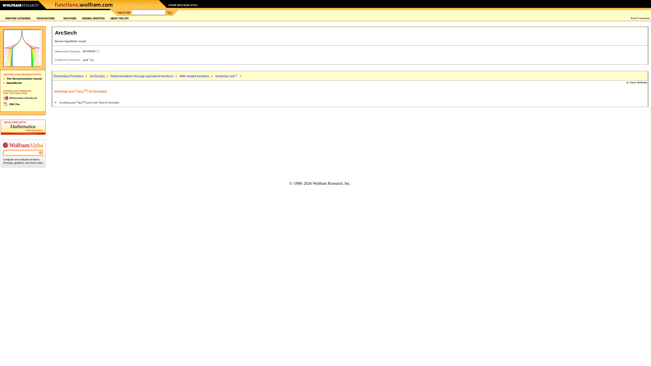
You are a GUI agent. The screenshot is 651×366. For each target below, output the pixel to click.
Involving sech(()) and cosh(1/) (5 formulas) (89, 102)
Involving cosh (226, 76)
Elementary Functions (69, 76)
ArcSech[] (97, 76)
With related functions (194, 76)
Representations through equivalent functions (142, 76)
